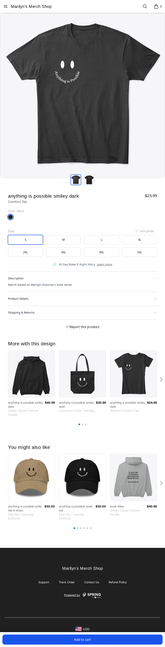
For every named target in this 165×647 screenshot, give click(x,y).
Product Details (18, 298)
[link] (31, 373)
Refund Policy (118, 582)
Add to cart (82, 639)
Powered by (72, 595)
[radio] (25, 239)
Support (43, 582)
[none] (144, 231)
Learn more (104, 264)
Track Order (67, 582)
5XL (139, 252)
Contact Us (91, 582)
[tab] (76, 180)
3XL (63, 252)
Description (16, 278)
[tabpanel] (82, 95)
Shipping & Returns (21, 312)
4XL (101, 252)
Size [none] (11, 231)
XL (139, 240)
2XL (25, 252)
